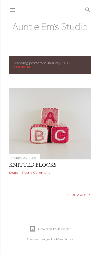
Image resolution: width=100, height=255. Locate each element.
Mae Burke (64, 239)
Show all (24, 67)
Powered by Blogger (54, 229)
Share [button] (13, 172)
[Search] (87, 8)
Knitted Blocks (32, 164)
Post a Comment (36, 172)
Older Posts (78, 195)
